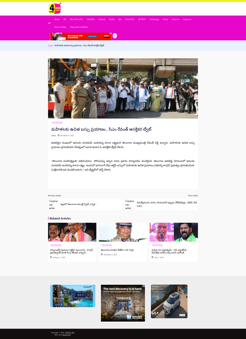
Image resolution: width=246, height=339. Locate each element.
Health (111, 19)
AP (64, 19)
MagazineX (66, 335)
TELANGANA (76, 19)
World (165, 19)
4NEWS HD (69, 333)
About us (175, 19)
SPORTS (142, 19)
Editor (53, 136)
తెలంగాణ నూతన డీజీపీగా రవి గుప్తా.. (118, 250)
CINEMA (90, 19)
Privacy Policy (60, 27)
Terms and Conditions (79, 27)
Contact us (187, 19)
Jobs (120, 19)
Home (57, 19)
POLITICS (130, 19)
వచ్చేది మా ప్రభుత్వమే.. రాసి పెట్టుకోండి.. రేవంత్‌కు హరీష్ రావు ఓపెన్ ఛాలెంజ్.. (170, 251)
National (101, 19)
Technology (154, 19)
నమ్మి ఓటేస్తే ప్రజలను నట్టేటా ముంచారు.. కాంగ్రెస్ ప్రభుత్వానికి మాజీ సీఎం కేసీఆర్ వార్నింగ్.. (71, 251)
